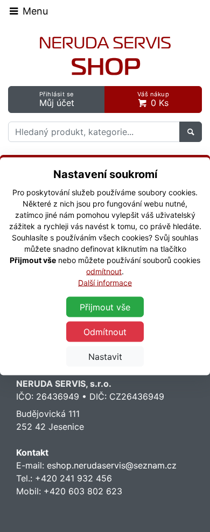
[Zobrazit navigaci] (28, 11)
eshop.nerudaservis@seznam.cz (112, 465)
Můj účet (56, 99)
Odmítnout (105, 331)
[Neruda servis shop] (105, 55)
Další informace (105, 282)
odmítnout (104, 270)
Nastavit (105, 356)
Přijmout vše (105, 306)
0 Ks (153, 99)
